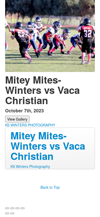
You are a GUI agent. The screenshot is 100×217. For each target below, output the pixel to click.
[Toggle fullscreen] (17, 208)
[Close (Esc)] (7, 208)
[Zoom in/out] (23, 208)
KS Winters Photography (30, 166)
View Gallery (17, 119)
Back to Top (50, 187)
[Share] (12, 208)
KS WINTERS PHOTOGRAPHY (30, 125)
